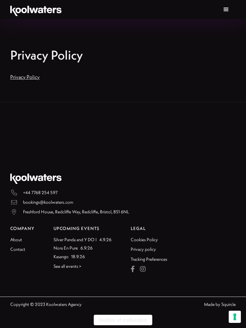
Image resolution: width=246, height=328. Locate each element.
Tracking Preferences (149, 259)
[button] (226, 9)
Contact (17, 249)
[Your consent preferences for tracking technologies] (235, 317)
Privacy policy (143, 249)
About (16, 239)
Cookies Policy (144, 239)
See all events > (67, 266)
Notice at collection (123, 320)
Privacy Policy (25, 77)
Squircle (228, 304)
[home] (36, 9)
